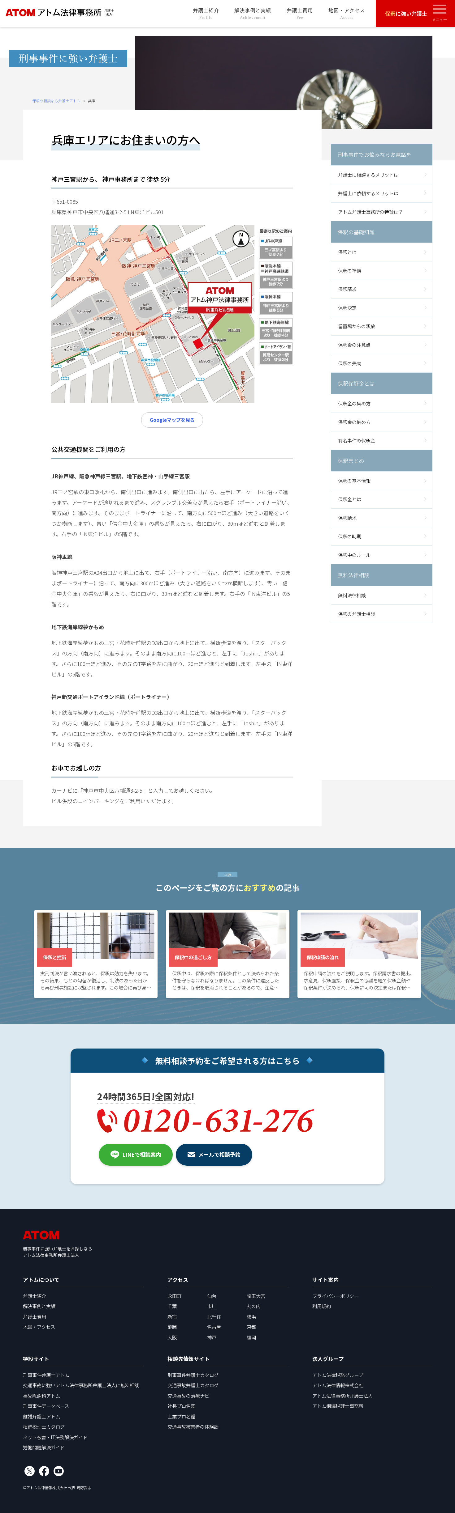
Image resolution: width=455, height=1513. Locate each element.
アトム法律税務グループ (337, 1374)
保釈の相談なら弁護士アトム (56, 100)
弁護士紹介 (206, 13)
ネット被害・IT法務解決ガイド (55, 1437)
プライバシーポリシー (335, 1295)
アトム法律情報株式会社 (337, 1385)
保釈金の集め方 (354, 403)
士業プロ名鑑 (181, 1416)
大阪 (172, 1337)
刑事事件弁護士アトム (46, 1374)
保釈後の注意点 (354, 344)
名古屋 (214, 1326)
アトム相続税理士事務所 (337, 1405)
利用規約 (321, 1306)
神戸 (211, 1337)
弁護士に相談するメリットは (368, 174)
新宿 (172, 1316)
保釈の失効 (349, 362)
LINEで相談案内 (141, 1154)
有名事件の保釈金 (356, 440)
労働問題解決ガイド (44, 1447)
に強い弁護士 (406, 13)
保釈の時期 (349, 536)
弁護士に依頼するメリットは (368, 192)
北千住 (214, 1316)
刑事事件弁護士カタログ (193, 1374)
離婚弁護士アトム (41, 1416)
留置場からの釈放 (356, 325)
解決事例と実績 (252, 13)
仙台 (211, 1295)
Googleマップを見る (172, 419)
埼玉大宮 (256, 1295)
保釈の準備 (349, 270)
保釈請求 (347, 289)
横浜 (251, 1316)
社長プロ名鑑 (181, 1405)
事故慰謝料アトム (41, 1395)
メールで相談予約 (219, 1154)
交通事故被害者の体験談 (193, 1426)
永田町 (174, 1295)
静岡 (172, 1326)
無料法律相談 (352, 594)
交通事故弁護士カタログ (193, 1385)
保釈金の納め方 (354, 421)
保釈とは (347, 251)
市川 (211, 1306)
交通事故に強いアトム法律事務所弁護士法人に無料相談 (81, 1385)
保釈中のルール (354, 554)
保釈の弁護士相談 (356, 613)
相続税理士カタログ (44, 1426)
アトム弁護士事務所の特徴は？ (370, 211)
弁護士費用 (300, 13)
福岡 (251, 1337)
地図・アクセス (346, 13)
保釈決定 (347, 307)
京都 (251, 1326)
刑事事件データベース (46, 1405)
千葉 (172, 1306)
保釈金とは (349, 499)
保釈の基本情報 (354, 480)
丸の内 (254, 1306)
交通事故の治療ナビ (188, 1395)
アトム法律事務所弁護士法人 (342, 1395)
